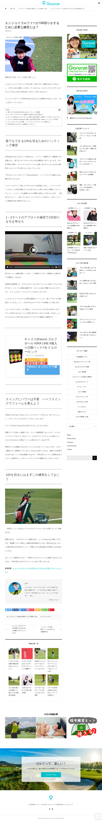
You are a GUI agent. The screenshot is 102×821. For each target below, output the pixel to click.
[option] (20, 727)
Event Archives (71, 446)
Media (69, 435)
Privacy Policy (71, 438)
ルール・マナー (82, 387)
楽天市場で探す (36, 363)
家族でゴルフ (82, 412)
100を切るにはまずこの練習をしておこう (22, 124)
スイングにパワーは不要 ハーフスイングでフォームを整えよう (29, 122)
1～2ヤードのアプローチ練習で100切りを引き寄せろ (25, 114)
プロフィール (53, 600)
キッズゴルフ (82, 407)
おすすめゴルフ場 (82, 402)
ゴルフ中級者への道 (31, 616)
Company (70, 442)
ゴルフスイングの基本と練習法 (17, 616)
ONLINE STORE (51, 774)
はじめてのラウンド (82, 382)
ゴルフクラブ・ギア (82, 397)
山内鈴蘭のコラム (82, 357)
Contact (69, 449)
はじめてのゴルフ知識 (82, 367)
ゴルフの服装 (82, 392)
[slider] (32, 267)
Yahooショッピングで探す (42, 366)
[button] (34, 250)
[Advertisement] (82, 477)
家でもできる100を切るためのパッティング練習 (24, 112)
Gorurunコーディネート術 (82, 362)
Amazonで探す (36, 359)
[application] (33, 250)
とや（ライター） (47, 616)
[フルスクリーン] (59, 267)
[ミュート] (56, 267)
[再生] (8, 267)
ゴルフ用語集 (82, 372)
